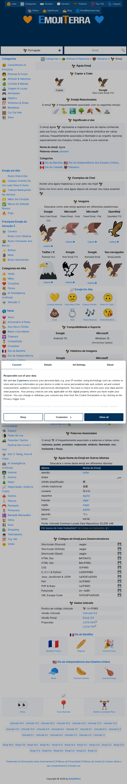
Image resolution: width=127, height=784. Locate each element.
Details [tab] (48, 364)
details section (109, 406)
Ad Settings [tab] (79, 364)
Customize (62, 417)
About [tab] (110, 364)
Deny (23, 417)
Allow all (104, 417)
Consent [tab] (17, 364)
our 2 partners (21, 380)
